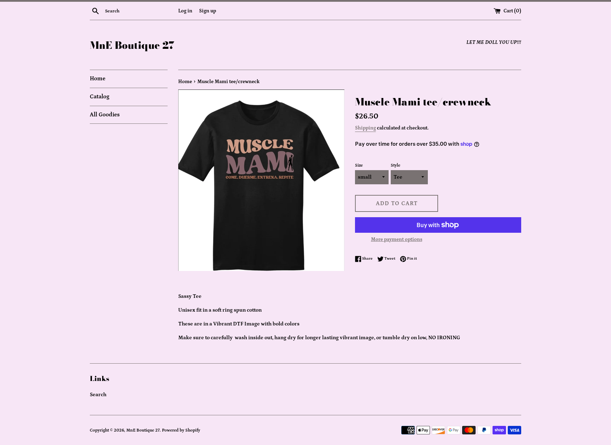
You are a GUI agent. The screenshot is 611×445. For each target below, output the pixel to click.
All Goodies (105, 114)
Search (98, 395)
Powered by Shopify (181, 430)
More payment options (396, 239)
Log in (185, 11)
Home (97, 78)
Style (395, 165)
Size (359, 165)
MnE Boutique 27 (132, 45)
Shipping (365, 128)
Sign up (207, 11)
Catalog (99, 96)
